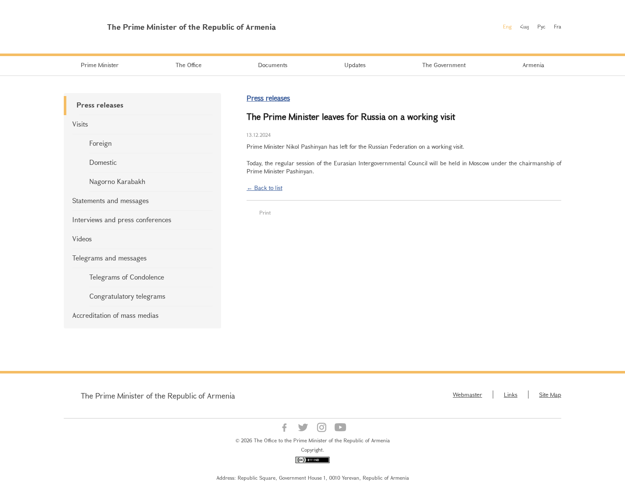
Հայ (524, 26)
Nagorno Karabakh (117, 181)
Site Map (550, 394)
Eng (507, 26)
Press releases (100, 104)
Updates (355, 65)
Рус (541, 26)
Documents (272, 65)
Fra (557, 26)
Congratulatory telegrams (127, 295)
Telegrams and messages (109, 257)
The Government (444, 65)
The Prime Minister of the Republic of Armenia (158, 395)
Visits (80, 123)
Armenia (533, 65)
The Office (189, 65)
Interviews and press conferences (121, 219)
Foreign (100, 143)
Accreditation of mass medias (115, 315)
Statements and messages (110, 200)
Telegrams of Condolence (126, 276)
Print (265, 212)
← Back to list (264, 188)
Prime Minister (100, 65)
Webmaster (467, 394)
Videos (82, 238)
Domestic (102, 162)
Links (510, 394)
